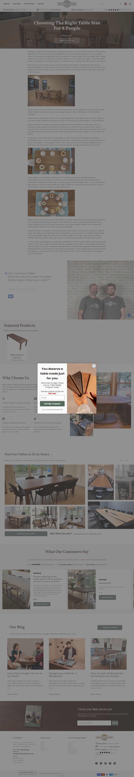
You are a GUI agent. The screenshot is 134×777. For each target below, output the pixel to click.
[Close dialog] (94, 366)
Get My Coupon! (52, 403)
